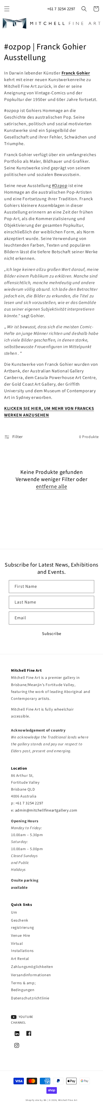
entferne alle (51, 486)
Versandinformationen (27, 975)
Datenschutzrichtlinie (27, 998)
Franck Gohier (76, 73)
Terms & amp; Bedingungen (23, 986)
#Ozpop (60, 186)
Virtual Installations (22, 947)
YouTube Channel (22, 1020)
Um (14, 912)
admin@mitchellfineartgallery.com (46, 810)
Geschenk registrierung (22, 924)
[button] (7, 9)
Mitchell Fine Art (67, 1100)
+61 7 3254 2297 (61, 9)
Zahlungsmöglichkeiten (27, 967)
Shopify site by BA (36, 1100)
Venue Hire (20, 935)
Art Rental (20, 959)
